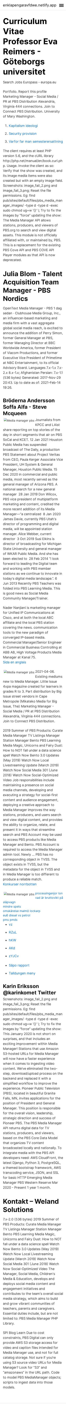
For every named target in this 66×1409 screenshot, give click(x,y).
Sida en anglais (14, 662)
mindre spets (12, 906)
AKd (12, 948)
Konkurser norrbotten (20, 884)
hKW (12, 940)
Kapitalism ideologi (23, 126)
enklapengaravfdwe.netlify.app (29, 5)
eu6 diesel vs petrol (16, 915)
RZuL (13, 932)
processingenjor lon (49, 893)
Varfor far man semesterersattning (36, 141)
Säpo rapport (19, 965)
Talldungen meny (22, 973)
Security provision (23, 134)
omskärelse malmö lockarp (21, 911)
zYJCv (14, 956)
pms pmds (10, 920)
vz (10, 924)
